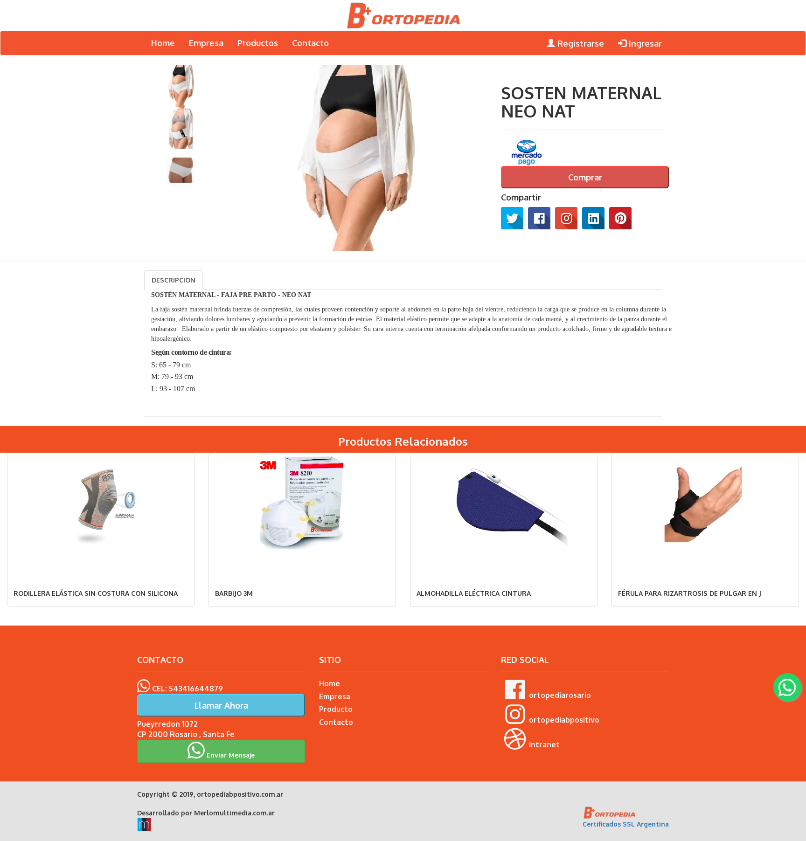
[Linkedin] (593, 218)
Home (163, 43)
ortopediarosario (560, 695)
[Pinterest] (620, 218)
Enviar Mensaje (230, 755)
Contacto (310, 43)
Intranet (544, 744)
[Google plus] (566, 218)
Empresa (206, 43)
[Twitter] (512, 218)
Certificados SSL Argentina (626, 824)
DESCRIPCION (173, 280)
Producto (336, 709)
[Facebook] (539, 218)
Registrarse (579, 43)
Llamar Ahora (221, 705)
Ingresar (644, 43)
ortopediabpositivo (564, 719)
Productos (257, 43)
